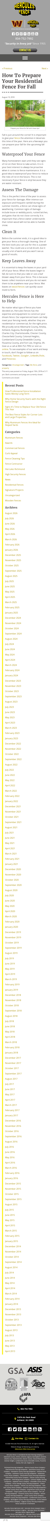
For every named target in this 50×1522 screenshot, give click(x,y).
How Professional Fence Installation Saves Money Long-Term (23, 392)
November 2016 (13, 1126)
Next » (45, 68)
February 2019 (12, 984)
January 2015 (11, 1241)
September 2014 (13, 1262)
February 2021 (12, 858)
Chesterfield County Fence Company (16, 1477)
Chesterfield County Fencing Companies (32, 1475)
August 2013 (11, 1330)
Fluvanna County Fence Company (28, 1493)
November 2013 (13, 1314)
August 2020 (11, 890)
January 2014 (11, 1304)
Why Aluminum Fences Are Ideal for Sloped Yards (23, 423)
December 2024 (13, 617)
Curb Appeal (11, 453)
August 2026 (11, 513)
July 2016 (9, 1146)
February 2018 (12, 1047)
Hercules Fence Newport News (35, 1508)
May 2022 (10, 780)
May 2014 (10, 1283)
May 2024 (10, 654)
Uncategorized (18, 365)
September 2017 (13, 1073)
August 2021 (11, 827)
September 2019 (13, 947)
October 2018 (12, 1005)
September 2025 (13, 570)
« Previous (7, 68)
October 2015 (12, 1194)
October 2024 (12, 628)
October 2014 (12, 1256)
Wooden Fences (13, 500)
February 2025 (12, 607)
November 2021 (13, 811)
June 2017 (10, 1089)
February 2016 (12, 1173)
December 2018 (13, 995)
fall (31, 365)
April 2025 (10, 597)
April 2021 (10, 848)
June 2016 (10, 1152)
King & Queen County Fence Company (26, 1491)
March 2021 (11, 853)
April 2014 (10, 1288)
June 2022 (10, 775)
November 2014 (13, 1251)
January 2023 (11, 738)
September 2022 (13, 759)
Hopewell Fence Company (21, 1481)
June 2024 (10, 649)
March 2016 (11, 1167)
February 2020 (12, 921)
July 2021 (9, 832)
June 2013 (10, 1340)
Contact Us (33, 1438)
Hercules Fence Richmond (36, 1510)
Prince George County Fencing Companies (26, 1483)
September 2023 (13, 696)
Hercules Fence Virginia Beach (25, 1512)
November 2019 (13, 937)
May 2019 (10, 968)
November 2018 (13, 1000)
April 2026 (10, 534)
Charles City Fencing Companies (31, 1485)
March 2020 (11, 916)
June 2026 (10, 523)
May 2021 (10, 843)
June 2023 (10, 712)
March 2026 (11, 539)
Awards (9, 442)
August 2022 (11, 764)
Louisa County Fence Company (33, 1495)
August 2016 (11, 1141)
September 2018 (13, 1010)
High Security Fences (15, 474)
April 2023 (10, 722)
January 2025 (11, 612)
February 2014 (12, 1298)
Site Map (19, 1438)
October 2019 (12, 942)
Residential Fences (14, 484)
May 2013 (10, 1345)
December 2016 (13, 1120)
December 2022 (13, 743)
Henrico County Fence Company (35, 1467)
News (8, 479)
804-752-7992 (27, 1409)
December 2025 (13, 555)
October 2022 (12, 754)
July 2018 (9, 1021)
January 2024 (11, 675)
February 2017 (12, 1110)
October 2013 (12, 1319)
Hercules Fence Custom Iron (35, 1514)
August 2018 (11, 1016)
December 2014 (13, 1246)
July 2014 (9, 1272)
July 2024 (9, 644)
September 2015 (13, 1199)
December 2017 (13, 1057)
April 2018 (10, 1036)
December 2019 (13, 932)
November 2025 (13, 560)
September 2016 (13, 1136)
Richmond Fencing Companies (13, 1467)
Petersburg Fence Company (20, 1479)
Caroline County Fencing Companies (34, 1487)
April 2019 (10, 974)
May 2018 (10, 1031)
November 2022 (13, 748)
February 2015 (12, 1235)
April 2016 (10, 1162)
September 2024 (13, 633)
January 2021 (11, 864)
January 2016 (11, 1178)
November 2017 (13, 1063)
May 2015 (10, 1220)
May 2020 (10, 906)
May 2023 (10, 717)
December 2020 (13, 869)
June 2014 (10, 1277)
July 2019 (9, 958)
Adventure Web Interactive (25, 1449)
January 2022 (11, 801)
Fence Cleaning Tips (15, 458)
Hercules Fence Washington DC (15, 1514)
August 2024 (11, 638)
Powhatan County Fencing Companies (24, 1473)
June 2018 (10, 1026)
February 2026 (12, 544)
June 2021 (10, 837)
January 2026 (11, 549)
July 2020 (9, 895)
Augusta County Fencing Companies (32, 1501)
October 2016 (12, 1131)
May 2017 (10, 1094)
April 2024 (10, 659)
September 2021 (13, 822)
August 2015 (11, 1204)
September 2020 (13, 885)
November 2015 (13, 1188)
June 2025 (10, 586)
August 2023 (11, 701)
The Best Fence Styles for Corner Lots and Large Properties (23, 416)
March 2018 (11, 1042)
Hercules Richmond (15, 469)
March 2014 (11, 1293)
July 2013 (9, 1335)
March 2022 (11, 790)
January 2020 (11, 926)
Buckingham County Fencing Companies (23, 1499)
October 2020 (12, 879)
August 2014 (11, 1267)
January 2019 (11, 989)
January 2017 (11, 1115)
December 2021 (13, 806)
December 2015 (13, 1183)
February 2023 (12, 733)
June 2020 (10, 900)
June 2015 (10, 1215)
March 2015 (11, 1230)
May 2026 (10, 528)
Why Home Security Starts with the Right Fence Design (25, 400)
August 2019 (11, 953)
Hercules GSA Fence (34, 1516)
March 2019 (11, 979)
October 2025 (12, 565)
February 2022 (12, 796)
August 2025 (11, 576)
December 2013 (13, 1309)
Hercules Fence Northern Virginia (15, 1510)
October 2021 (12, 816)
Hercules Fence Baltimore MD (13, 1508)
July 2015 (9, 1209)
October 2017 (12, 1068)
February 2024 (12, 670)
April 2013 (10, 1351)
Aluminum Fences (14, 437)
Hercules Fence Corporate (18, 1516)
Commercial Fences (15, 448)
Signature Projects (14, 489)
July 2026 (9, 518)
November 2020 (13, 874)
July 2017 (9, 1084)
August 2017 (11, 1078)
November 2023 (13, 686)
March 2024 (11, 665)
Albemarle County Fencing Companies (16, 1497)
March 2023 (11, 727)
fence (35, 365)
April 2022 (10, 785)
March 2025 (11, 602)
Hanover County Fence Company (15, 1489)
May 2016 (10, 1157)
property (5, 368)
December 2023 (13, 680)
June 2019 (10, 963)
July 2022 (9, 769)
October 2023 (12, 691)
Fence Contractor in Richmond (25, 1503)
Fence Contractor (14, 463)
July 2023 (9, 707)
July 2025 (9, 581)
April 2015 (10, 1225)
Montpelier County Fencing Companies (23, 1471)
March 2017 (11, 1105)
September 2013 (13, 1325)
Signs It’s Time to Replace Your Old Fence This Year (25, 408)
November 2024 (13, 623)
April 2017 (10, 1099)
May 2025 (10, 591)
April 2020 (10, 911)
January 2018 (11, 1052)
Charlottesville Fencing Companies (16, 1469)
